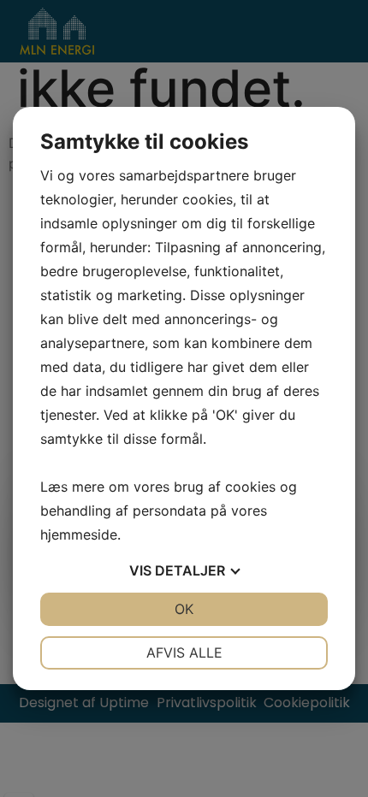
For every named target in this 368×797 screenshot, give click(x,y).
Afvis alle (184, 652)
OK (184, 608)
